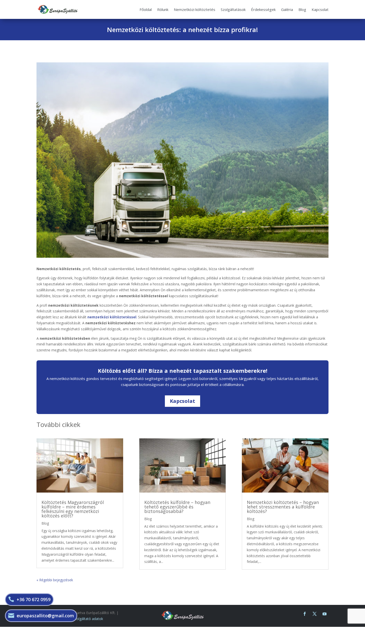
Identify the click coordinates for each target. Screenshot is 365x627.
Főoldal (146, 9)
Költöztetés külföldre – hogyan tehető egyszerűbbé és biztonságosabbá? (177, 506)
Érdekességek (263, 9)
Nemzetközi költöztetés (194, 9)
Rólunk (162, 9)
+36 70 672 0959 (33, 599)
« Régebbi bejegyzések (54, 580)
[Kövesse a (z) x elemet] (315, 614)
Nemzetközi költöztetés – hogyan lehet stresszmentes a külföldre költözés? (283, 506)
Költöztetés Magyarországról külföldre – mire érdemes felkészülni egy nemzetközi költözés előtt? (72, 509)
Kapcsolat (320, 9)
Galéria (287, 9)
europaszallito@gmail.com (45, 616)
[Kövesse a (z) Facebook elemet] (305, 614)
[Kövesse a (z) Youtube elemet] (324, 614)
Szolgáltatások (233, 9)
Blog (302, 9)
